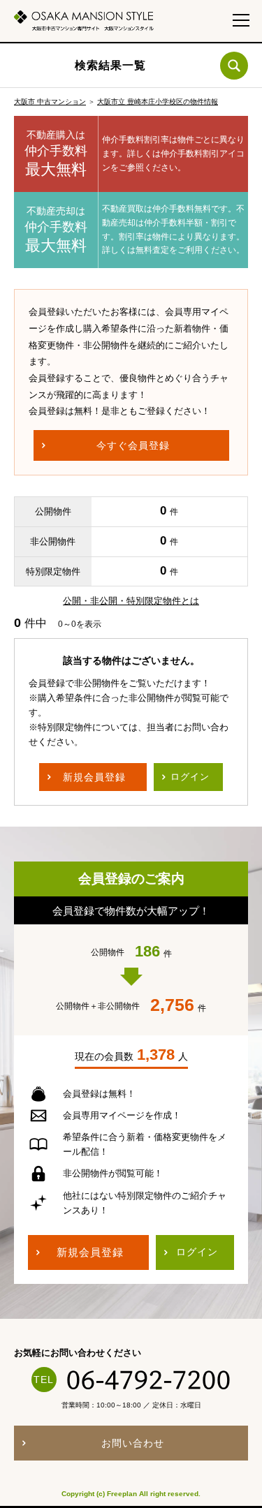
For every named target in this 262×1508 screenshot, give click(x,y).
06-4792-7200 (148, 1379)
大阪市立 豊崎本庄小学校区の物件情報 (157, 101)
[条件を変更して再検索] (234, 66)
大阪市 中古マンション (50, 101)
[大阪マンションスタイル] (84, 20)
